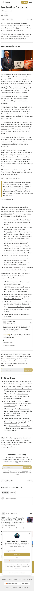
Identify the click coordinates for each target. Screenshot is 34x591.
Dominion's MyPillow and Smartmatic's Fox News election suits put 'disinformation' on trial (18, 389)
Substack (8, 587)
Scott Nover (4, 14)
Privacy (15, 579)
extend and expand (13, 250)
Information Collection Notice (22, 566)
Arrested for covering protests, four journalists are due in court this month (17, 403)
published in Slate (6, 214)
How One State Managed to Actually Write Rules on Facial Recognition (17, 396)
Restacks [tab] (12, 492)
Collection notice (27, 579)
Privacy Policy (18, 568)
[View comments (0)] (7, 19)
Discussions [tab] (14, 513)
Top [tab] (3, 513)
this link (26, 359)
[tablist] (8, 492)
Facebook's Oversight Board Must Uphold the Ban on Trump (17, 427)
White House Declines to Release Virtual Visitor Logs (17, 382)
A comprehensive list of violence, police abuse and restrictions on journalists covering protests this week (12, 523)
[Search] (31, 513)
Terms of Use (26, 564)
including (9, 232)
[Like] (3, 19)
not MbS (27, 131)
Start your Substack (12, 583)
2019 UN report (25, 116)
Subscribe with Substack (18, 561)
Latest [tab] (7, 513)
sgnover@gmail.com (20, 39)
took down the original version (22, 140)
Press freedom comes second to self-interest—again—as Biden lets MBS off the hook (18, 296)
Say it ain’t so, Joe (23, 314)
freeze (23, 250)
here (17, 28)
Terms (20, 579)
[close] (29, 534)
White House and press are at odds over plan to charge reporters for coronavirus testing (18, 420)
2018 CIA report (7, 118)
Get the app (25, 583)
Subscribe (24, 2)
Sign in (30, 2)
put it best (16, 178)
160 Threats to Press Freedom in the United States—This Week (12, 519)
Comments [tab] (5, 492)
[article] (17, 523)
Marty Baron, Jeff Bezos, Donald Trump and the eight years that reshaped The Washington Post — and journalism (18, 412)
